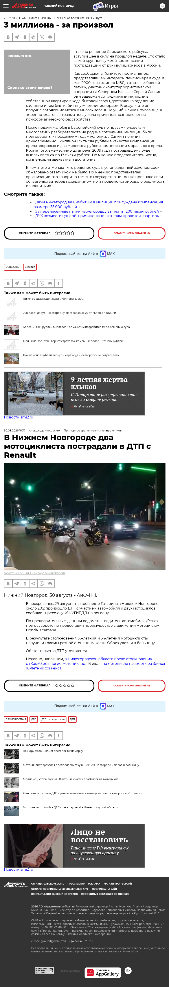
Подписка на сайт (104, 889)
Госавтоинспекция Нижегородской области (34, 573)
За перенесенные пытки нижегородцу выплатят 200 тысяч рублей (97, 211)
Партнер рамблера (69, 970)
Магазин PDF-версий (118, 883)
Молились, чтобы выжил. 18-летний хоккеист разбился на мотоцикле (70, 779)
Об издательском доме (47, 883)
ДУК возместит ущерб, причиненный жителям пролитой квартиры (97, 216)
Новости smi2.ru (18, 417)
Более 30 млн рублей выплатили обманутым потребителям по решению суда (76, 327)
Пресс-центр (76, 883)
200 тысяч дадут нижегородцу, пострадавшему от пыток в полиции (69, 312)
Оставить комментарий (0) (132, 233)
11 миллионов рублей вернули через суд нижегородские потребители (71, 355)
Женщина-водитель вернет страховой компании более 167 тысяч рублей (73, 341)
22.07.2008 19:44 (15, 18)
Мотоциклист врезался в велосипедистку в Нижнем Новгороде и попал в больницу (81, 765)
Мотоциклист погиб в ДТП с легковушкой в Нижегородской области (71, 807)
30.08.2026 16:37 (14, 430)
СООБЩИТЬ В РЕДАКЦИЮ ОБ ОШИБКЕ (105, 894)
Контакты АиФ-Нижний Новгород (54, 894)
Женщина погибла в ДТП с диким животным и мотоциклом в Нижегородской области (82, 793)
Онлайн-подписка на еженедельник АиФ (59, 889)
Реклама (94, 883)
